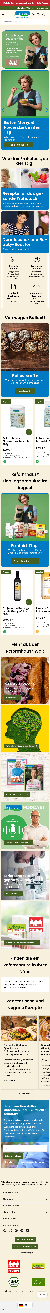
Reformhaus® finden (24, 8)
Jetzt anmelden (13, 1156)
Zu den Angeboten (23, 561)
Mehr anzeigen (23, 1093)
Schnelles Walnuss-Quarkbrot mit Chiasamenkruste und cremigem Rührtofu (17, 1049)
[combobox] (25, 21)
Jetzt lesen (23, 391)
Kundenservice (42, 8)
